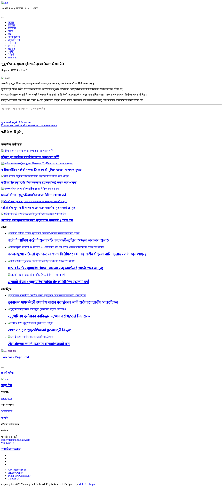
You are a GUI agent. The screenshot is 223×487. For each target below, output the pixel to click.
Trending (12, 57)
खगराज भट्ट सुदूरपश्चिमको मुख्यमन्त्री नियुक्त (40, 330)
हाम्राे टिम (6, 385)
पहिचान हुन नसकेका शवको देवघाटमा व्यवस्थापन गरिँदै (30, 157)
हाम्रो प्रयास (14, 37)
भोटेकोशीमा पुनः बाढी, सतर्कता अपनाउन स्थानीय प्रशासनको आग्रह (38, 207)
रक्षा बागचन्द (6, 411)
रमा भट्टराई (6, 398)
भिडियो (11, 54)
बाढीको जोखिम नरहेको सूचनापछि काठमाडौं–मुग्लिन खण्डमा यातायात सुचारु (41, 169)
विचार (10, 31)
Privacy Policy (15, 472)
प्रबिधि (11, 51)
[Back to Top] (2, 367)
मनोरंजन (12, 42)
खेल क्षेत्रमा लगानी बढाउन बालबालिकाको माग (39, 344)
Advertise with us (17, 469)
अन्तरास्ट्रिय (14, 40)
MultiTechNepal (87, 484)
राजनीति (12, 28)
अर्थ (9, 34)
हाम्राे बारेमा (7, 372)
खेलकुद (11, 48)
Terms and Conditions (19, 475)
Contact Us (13, 478)
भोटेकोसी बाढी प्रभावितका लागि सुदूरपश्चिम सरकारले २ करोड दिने (37, 220)
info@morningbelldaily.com (15, 439)
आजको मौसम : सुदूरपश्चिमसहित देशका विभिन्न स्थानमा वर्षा (33, 195)
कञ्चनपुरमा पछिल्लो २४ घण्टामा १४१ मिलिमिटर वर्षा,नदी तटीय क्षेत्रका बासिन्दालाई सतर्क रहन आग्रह (77, 254)
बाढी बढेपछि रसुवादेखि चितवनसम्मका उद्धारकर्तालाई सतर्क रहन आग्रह (39, 182)
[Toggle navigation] (2, 17)
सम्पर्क (4, 417)
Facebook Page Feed (15, 357)
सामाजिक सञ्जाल (10, 449)
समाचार (11, 25)
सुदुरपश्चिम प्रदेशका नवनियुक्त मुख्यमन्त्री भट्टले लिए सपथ (49, 316)
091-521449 (7, 442)
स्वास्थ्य (11, 45)
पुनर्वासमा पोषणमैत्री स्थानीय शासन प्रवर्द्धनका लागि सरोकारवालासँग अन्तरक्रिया (63, 302)
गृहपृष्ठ (11, 22)
